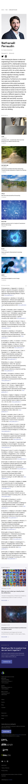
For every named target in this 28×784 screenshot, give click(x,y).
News (2, 718)
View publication (9, 295)
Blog (2, 705)
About (2, 699)
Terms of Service (5, 768)
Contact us (6, 661)
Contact (3, 707)
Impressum (3, 765)
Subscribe (6, 731)
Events (3, 702)
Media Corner (4, 715)
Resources (3, 713)
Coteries (10, 779)
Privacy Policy (4, 770)
